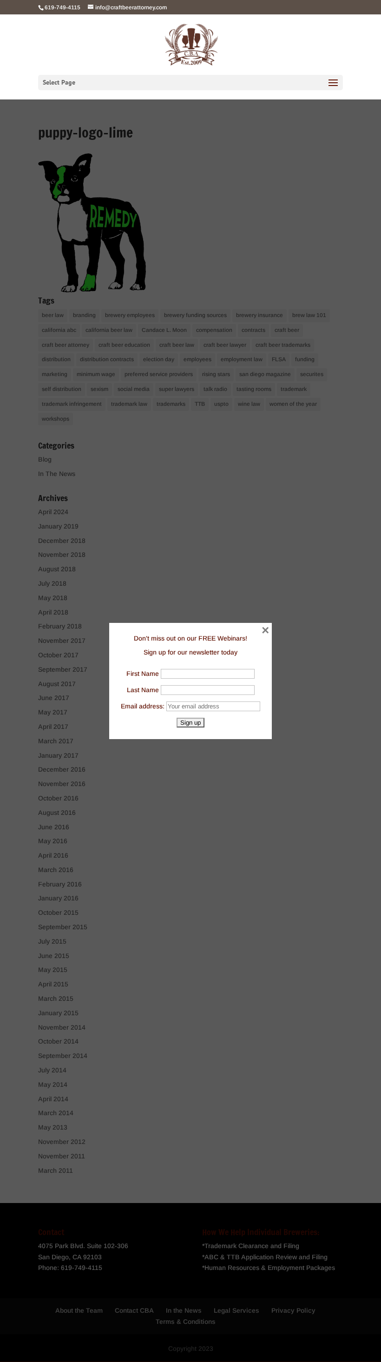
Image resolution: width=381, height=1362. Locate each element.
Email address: (143, 706)
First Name (142, 673)
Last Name (143, 690)
